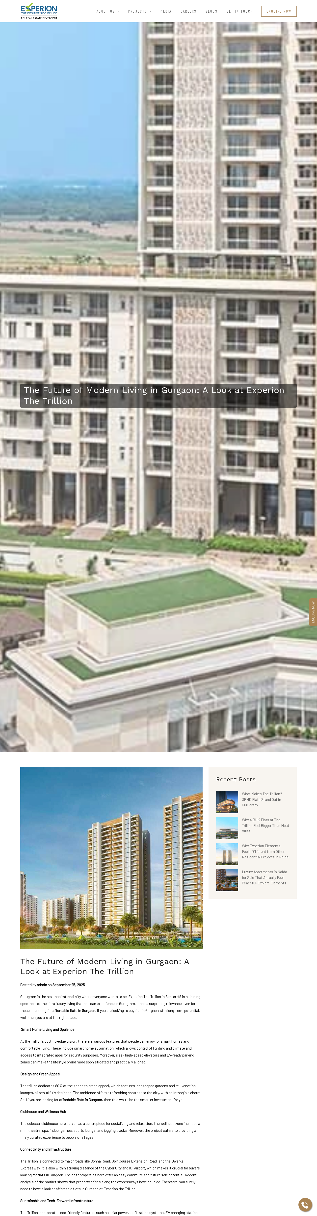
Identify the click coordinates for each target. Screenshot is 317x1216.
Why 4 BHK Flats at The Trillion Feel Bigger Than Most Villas (265, 825)
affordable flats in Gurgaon (74, 1010)
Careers (189, 11)
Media (166, 11)
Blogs (212, 11)
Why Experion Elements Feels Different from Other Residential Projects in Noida (265, 851)
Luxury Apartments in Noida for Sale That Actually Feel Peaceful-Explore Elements (264, 877)
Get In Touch (240, 11)
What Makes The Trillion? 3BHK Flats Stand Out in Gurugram (262, 799)
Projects (138, 11)
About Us (107, 11)
